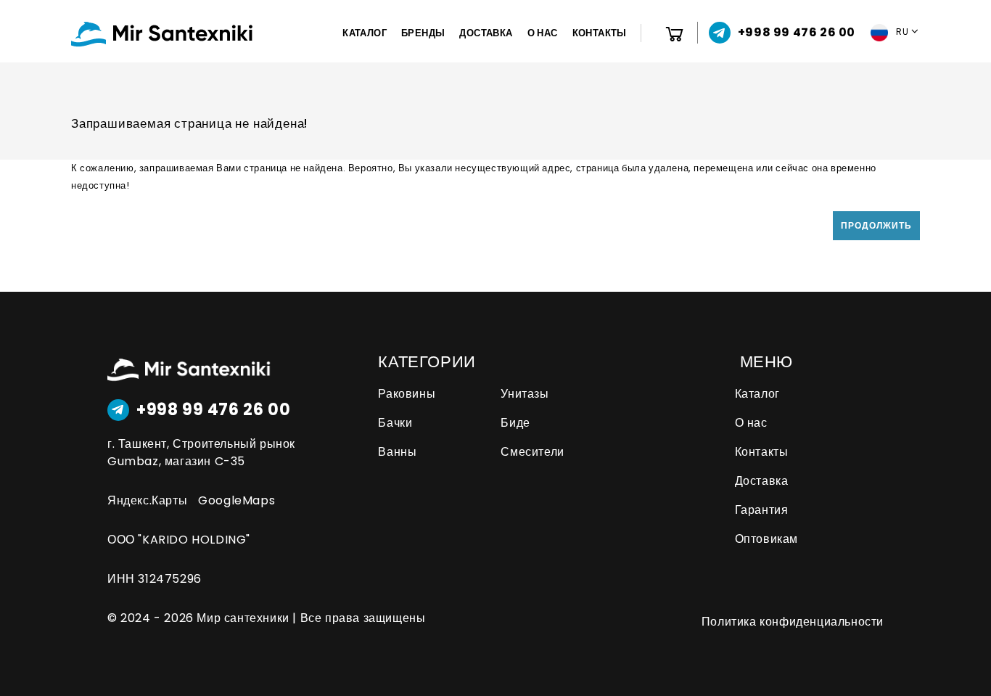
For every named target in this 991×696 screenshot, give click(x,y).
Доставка (485, 33)
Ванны (397, 451)
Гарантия (762, 509)
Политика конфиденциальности (793, 621)
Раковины (406, 393)
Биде (515, 422)
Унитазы (524, 393)
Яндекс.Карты (147, 500)
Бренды (423, 33)
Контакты (599, 33)
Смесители (532, 451)
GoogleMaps (236, 500)
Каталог (364, 33)
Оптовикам (766, 539)
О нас (542, 33)
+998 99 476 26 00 (213, 410)
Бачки (395, 422)
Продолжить (876, 225)
